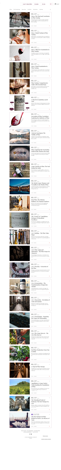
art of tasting (41, 9)
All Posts (11, 9)
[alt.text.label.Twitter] (31, 434)
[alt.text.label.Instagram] (29, 434)
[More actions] (49, 14)
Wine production (35, 9)
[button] (50, 9)
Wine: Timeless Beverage (17, 9)
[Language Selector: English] (51, 4)
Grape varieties (24, 9)
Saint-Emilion (29, 9)
